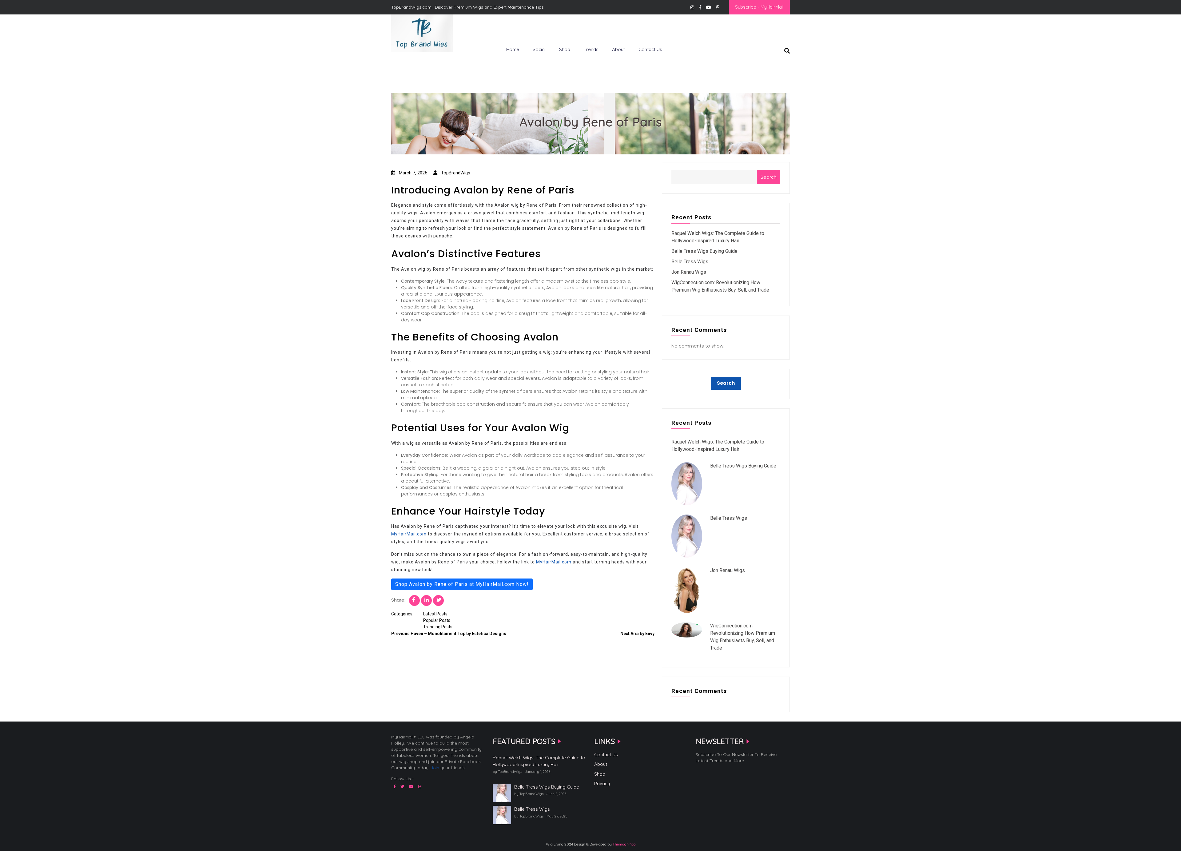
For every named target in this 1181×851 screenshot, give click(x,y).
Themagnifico (623, 844)
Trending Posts (437, 626)
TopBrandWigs (455, 173)
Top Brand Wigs (413, 62)
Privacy (602, 783)
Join (435, 767)
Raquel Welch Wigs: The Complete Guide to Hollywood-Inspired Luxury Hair (539, 761)
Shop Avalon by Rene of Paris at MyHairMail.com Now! (462, 584)
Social (539, 49)
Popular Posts (436, 620)
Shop (564, 49)
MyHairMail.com (409, 533)
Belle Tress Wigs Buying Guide (704, 251)
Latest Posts (435, 613)
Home (512, 49)
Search (769, 177)
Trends (591, 49)
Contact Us (650, 49)
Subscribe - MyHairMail (759, 7)
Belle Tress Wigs (689, 261)
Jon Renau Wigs (688, 272)
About (618, 49)
